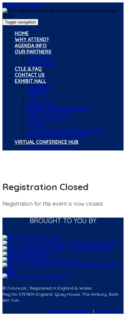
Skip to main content (22, 5)
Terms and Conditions (69, 310)
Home (22, 33)
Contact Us (30, 75)
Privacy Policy (109, 310)
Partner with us (41, 62)
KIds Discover (41, 103)
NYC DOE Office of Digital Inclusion (64, 130)
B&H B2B (37, 92)
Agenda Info (31, 45)
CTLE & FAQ (28, 69)
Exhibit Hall (30, 81)
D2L (31, 97)
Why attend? (32, 39)
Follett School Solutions (50, 114)
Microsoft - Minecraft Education (58, 108)
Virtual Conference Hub (47, 142)
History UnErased (44, 119)
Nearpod (35, 125)
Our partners (33, 52)
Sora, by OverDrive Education (56, 136)
